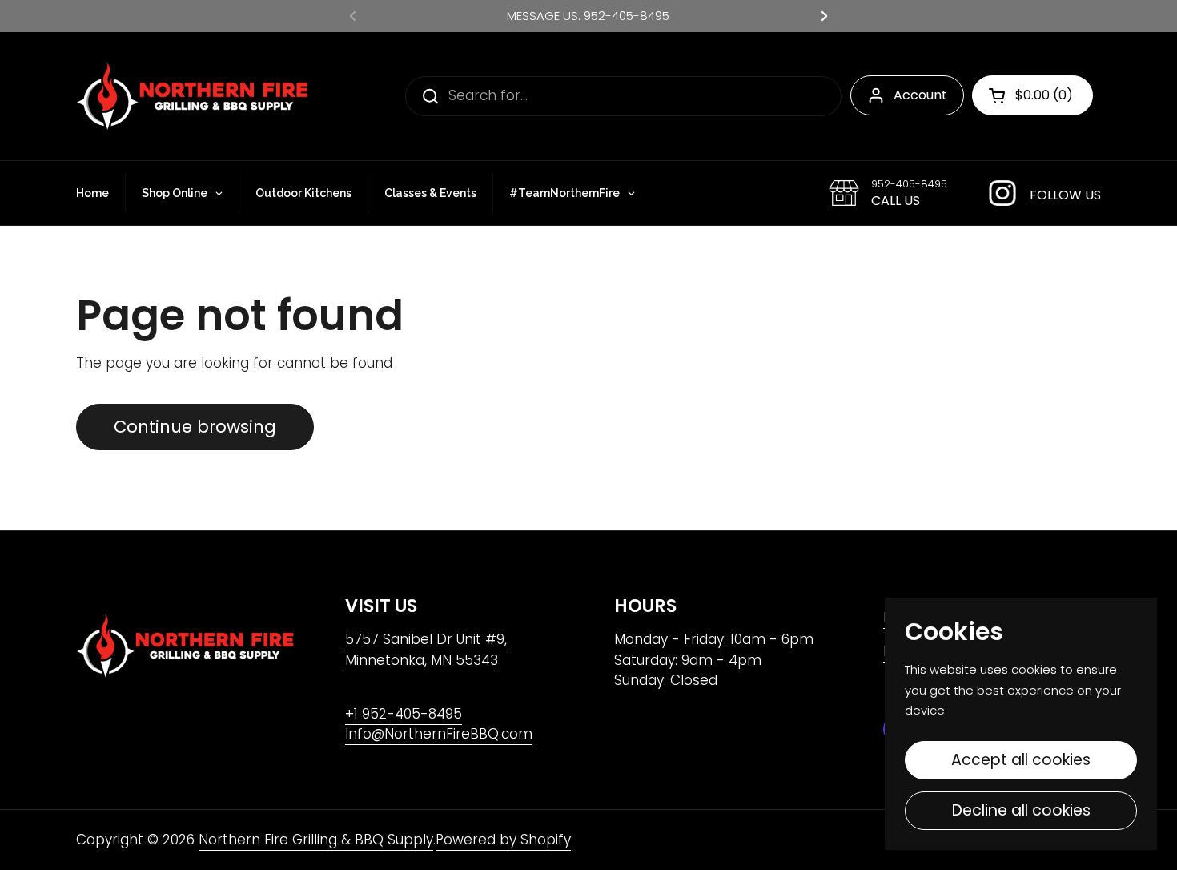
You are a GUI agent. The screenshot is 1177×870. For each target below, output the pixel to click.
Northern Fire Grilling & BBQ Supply (316, 839)
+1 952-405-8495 (403, 713)
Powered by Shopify (503, 839)
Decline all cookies (1021, 810)
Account (920, 95)
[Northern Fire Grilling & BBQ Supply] (192, 96)
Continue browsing (195, 426)
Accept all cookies (1021, 760)
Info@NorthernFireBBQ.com (438, 733)
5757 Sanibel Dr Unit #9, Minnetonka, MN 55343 (426, 650)
